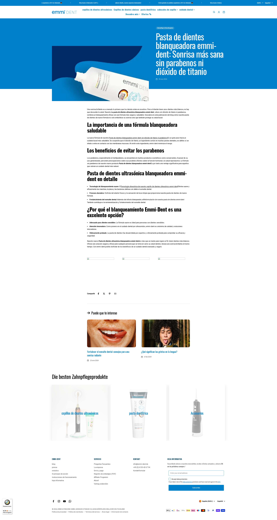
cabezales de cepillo (166, 9)
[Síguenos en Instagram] (58, 501)
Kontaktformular (139, 471)
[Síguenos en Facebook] (53, 501)
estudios (55, 471)
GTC (219, 482)
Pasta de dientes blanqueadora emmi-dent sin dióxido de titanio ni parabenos (138, 138)
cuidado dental (186, 9)
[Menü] (11, 499)
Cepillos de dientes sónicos (126, 9)
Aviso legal (105, 512)
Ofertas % (146, 14)
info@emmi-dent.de (140, 464)
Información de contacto (119, 512)
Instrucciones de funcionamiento (64, 477)
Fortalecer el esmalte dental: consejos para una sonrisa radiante (108, 353)
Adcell (96, 480)
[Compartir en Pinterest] (109, 294)
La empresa (98, 467)
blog (53, 464)
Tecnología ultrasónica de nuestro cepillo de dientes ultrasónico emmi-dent (149, 186)
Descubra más (132, 14)
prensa (54, 467)
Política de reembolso (75, 512)
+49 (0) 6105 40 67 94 (141, 467)
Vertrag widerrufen (101, 484)
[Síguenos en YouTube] (64, 501)
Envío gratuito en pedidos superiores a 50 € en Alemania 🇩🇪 (165, 3)
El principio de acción (60, 474)
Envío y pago (99, 471)
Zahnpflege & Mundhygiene (165, 28)
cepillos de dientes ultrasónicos (97, 9)
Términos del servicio (92, 512)
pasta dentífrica (148, 9)
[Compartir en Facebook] (98, 294)
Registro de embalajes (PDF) (105, 474)
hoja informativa (58, 480)
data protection (187, 482)
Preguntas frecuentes (102, 464)
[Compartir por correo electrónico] (115, 294)
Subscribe (196, 488)
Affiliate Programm (101, 477)
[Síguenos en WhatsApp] (69, 501)
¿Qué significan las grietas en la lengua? (159, 352)
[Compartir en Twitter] (104, 294)
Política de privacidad (59, 512)
